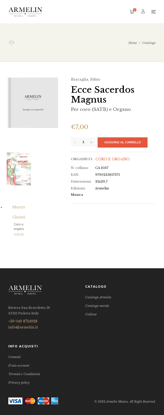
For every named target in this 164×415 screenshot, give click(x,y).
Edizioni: (78, 188)
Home (132, 43)
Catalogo (149, 43)
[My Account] (143, 12)
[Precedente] (9, 43)
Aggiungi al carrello (122, 142)
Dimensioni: (81, 181)
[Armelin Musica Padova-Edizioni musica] (25, 11)
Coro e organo (112, 159)
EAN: (75, 175)
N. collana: (80, 168)
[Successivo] (13, 43)
